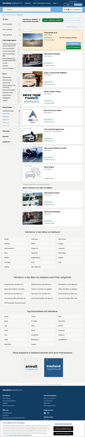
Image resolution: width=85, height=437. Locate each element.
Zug (5, 326)
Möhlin (33, 244)
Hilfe (54, 3)
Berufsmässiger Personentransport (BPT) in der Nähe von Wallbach (15, 303)
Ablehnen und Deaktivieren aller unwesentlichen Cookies (63, 428)
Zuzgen (60, 244)
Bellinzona (7, 344)
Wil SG (33, 330)
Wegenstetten (35, 257)
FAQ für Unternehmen (50, 398)
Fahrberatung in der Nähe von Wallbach (13, 284)
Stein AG (7, 244)
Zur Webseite (73, 43)
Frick (59, 262)
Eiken (6, 253)
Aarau (33, 326)
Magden (60, 257)
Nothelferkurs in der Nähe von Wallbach (67, 284)
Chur (5, 335)
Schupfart (61, 248)
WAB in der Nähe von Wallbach (67, 289)
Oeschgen (7, 262)
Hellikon (6, 257)
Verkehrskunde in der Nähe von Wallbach (41, 284)
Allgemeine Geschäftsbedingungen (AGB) (14, 418)
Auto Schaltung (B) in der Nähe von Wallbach (42, 298)
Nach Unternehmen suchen (42, 3)
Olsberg (6, 267)
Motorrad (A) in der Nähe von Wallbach (13, 294)
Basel (6, 321)
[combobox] (28, 10)
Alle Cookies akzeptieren (63, 433)
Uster (6, 339)
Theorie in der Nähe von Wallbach (41, 289)
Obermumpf (62, 239)
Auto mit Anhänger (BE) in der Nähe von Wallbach (67, 298)
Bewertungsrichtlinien (9, 405)
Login (68, 4)
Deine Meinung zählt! (43, 384)
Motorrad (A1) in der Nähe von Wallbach (67, 294)
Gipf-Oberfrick (35, 267)
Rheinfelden (62, 253)
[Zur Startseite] (13, 3)
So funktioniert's (48, 401)
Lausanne (61, 330)
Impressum (6, 415)
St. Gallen (34, 321)
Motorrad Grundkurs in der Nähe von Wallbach (14, 289)
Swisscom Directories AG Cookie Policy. (20, 435)
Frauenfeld (34, 335)
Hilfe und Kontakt (7, 413)
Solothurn (61, 335)
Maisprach (34, 253)
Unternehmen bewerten (9, 401)
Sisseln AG (34, 248)
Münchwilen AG (9, 248)
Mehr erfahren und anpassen (63, 424)
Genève (60, 326)
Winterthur (61, 321)
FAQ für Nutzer (7, 398)
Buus (33, 262)
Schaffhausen (62, 339)
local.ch (46, 420)
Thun (6, 330)
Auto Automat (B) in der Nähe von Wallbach (15, 298)
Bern (59, 316)
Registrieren (78, 4)
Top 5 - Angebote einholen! (53, 20)
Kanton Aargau (10, 15)
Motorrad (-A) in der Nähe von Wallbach (40, 294)
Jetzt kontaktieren (73, 47)
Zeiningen (34, 239)
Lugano (33, 344)
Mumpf (6, 239)
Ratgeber (28, 3)
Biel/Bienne (35, 339)
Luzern (33, 316)
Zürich (6, 316)
